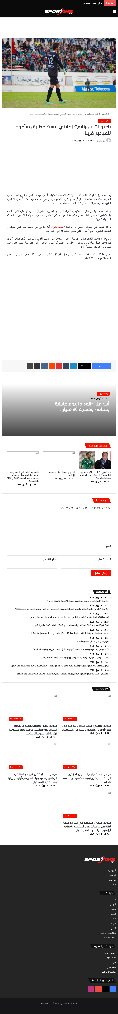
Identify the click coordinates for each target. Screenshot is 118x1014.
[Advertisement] (59, 27)
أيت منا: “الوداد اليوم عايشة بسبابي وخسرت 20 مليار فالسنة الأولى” (82, 409)
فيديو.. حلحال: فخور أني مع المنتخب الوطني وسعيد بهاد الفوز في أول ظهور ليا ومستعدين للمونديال (32, 778)
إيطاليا (113, 919)
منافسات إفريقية (108, 933)
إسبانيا (113, 900)
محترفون (111, 967)
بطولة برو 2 (110, 958)
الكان (113, 928)
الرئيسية (105, 114)
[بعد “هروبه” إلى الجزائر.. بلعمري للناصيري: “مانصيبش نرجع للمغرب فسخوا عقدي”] (95, 460)
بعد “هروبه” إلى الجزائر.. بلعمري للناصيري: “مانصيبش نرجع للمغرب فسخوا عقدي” (95, 475)
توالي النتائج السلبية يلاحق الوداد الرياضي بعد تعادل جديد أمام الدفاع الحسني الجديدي (66, 3)
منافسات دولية (109, 938)
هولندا (113, 924)
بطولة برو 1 (88, 114)
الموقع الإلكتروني (50, 559)
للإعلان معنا (110, 875)
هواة (114, 963)
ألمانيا (113, 914)
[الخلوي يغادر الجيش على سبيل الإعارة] (59, 460)
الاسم (108, 546)
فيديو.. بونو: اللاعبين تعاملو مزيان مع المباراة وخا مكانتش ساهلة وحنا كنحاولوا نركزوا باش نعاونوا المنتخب (33, 729)
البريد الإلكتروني (103, 559)
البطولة (97, 114)
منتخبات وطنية (108, 972)
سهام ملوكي (100, 141)
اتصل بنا (112, 885)
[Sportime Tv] (59, 11)
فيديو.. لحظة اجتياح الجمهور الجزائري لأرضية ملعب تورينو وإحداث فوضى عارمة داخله (87, 778)
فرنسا (113, 909)
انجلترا (113, 905)
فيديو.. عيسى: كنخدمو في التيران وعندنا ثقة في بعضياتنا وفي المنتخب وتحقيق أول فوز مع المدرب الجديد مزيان (87, 826)
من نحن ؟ (111, 880)
